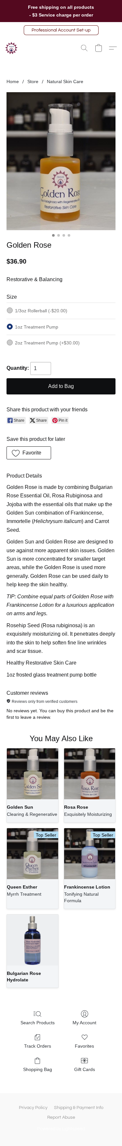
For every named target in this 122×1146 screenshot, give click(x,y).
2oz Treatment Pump (47, 342)
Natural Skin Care (65, 81)
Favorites (84, 1046)
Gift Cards (84, 1069)
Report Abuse (61, 1117)
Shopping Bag (37, 1069)
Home (13, 81)
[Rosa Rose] (89, 773)
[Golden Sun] (32, 773)
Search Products (37, 1022)
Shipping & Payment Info (78, 1107)
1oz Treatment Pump (36, 327)
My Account (84, 1022)
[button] (61, 30)
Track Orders (37, 1046)
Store (32, 81)
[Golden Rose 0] (61, 161)
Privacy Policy (33, 1107)
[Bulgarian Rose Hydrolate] (32, 940)
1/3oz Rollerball (41, 310)
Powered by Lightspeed (61, 1129)
